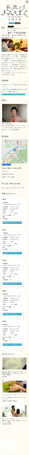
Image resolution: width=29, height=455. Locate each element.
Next (25, 45)
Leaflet (25, 162)
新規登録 (18, 23)
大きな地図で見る (6, 164)
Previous (3, 45)
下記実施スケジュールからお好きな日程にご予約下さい (13, 94)
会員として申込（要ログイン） (13, 222)
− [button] (3, 144)
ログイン (12, 23)
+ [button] (3, 142)
